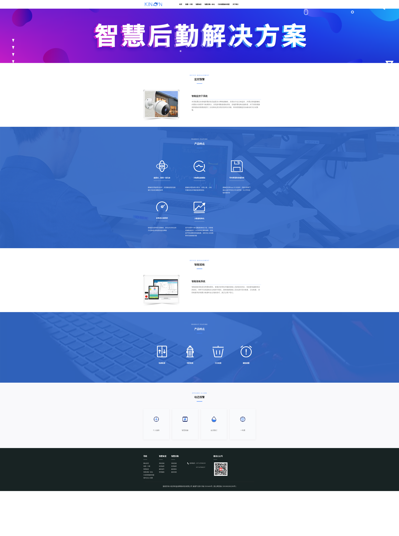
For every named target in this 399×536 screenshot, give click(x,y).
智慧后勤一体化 (210, 4)
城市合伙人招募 (148, 478)
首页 (180, 4)
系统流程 (161, 463)
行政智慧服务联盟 (224, 4)
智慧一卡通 (189, 4)
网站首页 (146, 463)
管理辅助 (161, 472)
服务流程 (174, 472)
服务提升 (161, 469)
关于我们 (235, 4)
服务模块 (174, 469)
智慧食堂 (198, 4)
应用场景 (161, 466)
